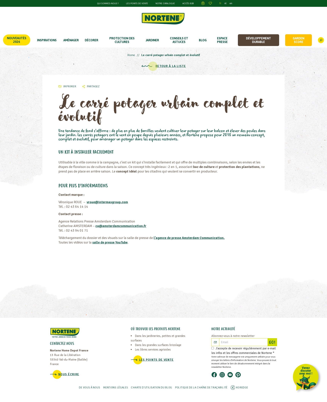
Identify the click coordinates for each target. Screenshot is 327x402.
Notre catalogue (165, 3)
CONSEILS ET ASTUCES (179, 40)
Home (131, 55)
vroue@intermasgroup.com (107, 202)
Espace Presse (222, 40)
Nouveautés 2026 (16, 39)
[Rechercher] (321, 40)
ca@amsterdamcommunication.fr (120, 226)
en (231, 3)
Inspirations (47, 40)
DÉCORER (91, 40)
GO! (273, 343)
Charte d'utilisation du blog (151, 387)
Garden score (298, 40)
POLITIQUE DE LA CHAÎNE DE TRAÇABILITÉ (201, 387)
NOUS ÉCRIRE (68, 374)
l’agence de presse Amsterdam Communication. (189, 238)
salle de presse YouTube (110, 242)
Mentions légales (115, 387)
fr (220, 3)
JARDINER (152, 40)
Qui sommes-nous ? (107, 3)
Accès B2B (188, 3)
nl (225, 3)
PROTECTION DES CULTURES (122, 40)
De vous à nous (89, 387)
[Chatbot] (307, 378)
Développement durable (258, 40)
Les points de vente (137, 3)
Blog (203, 40)
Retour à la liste (171, 66)
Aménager (71, 40)
